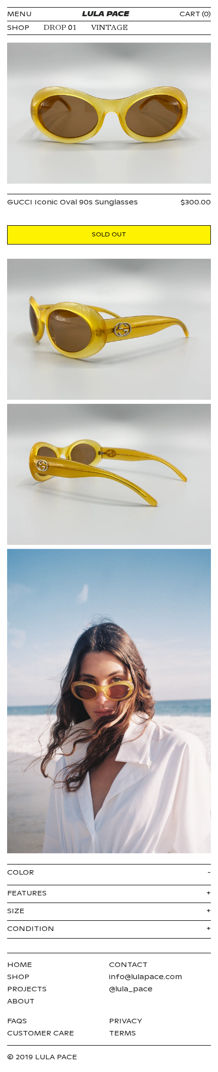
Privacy (125, 1021)
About (20, 1001)
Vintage (109, 27)
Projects (27, 989)
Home (19, 965)
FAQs (17, 1021)
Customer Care (40, 1033)
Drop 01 (60, 27)
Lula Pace (105, 14)
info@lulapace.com (145, 977)
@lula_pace (131, 989)
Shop (18, 977)
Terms (122, 1033)
